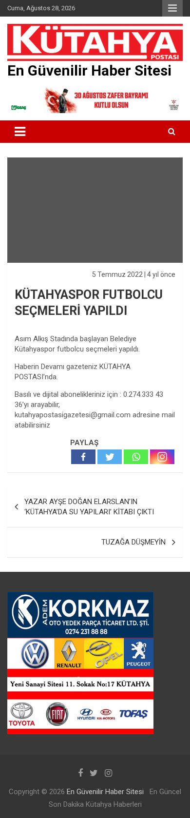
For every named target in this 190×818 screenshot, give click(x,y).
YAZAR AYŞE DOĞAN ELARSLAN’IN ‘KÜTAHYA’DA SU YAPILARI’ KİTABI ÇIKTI (89, 506)
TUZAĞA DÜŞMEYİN (133, 542)
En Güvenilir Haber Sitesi (89, 70)
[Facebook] (83, 456)
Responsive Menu (172, 8)
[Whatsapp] (136, 456)
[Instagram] (162, 456)
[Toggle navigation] (20, 131)
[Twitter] (109, 456)
